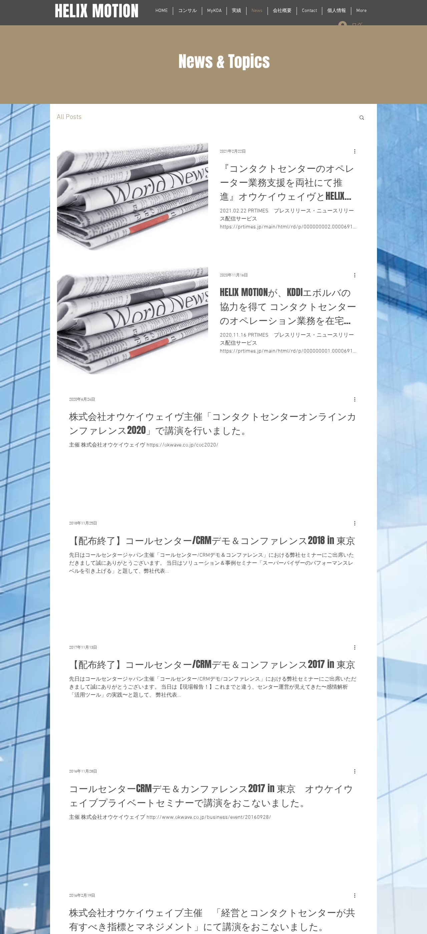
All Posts (69, 117)
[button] (362, 118)
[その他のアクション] (357, 151)
